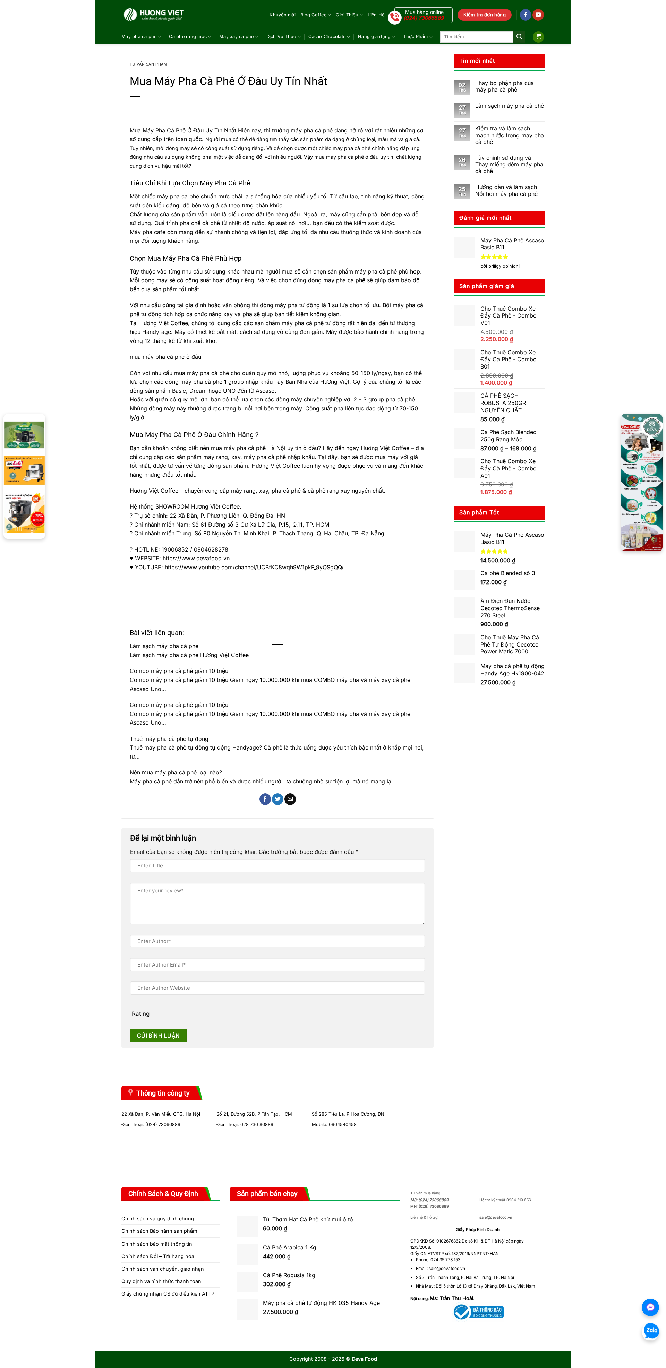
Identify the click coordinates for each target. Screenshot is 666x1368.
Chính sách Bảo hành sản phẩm (159, 1231)
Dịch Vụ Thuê (281, 36)
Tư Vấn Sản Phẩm (148, 64)
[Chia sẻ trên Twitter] (277, 799)
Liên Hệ (376, 14)
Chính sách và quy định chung (157, 1218)
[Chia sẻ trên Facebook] (265, 799)
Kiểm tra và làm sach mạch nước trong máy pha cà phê (509, 135)
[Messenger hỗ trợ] (650, 1307)
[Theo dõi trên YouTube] (538, 15)
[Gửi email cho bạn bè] (290, 799)
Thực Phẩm (415, 36)
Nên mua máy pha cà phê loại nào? (176, 772)
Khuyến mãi (283, 14)
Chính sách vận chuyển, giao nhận (162, 1269)
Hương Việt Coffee (163, 323)
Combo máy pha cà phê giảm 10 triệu (179, 670)
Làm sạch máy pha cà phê (164, 645)
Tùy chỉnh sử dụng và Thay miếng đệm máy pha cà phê (509, 164)
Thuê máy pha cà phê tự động (169, 738)
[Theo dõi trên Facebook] (525, 15)
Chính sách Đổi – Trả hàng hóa (157, 1256)
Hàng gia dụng (374, 36)
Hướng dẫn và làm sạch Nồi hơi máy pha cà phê (506, 190)
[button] (538, 37)
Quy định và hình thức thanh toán (161, 1281)
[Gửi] (519, 37)
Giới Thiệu (347, 14)
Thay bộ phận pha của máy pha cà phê (504, 86)
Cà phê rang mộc (188, 36)
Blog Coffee (313, 14)
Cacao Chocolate (326, 36)
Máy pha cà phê (139, 36)
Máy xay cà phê (236, 36)
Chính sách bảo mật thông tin (156, 1244)
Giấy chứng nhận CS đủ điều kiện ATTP (167, 1294)
